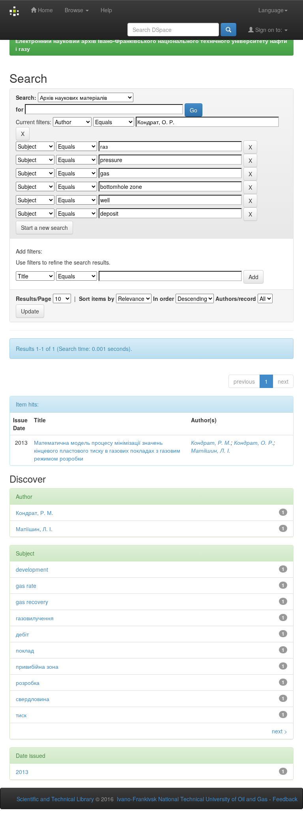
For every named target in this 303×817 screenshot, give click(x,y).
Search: (26, 97)
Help (106, 10)
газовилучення (35, 618)
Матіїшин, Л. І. (210, 450)
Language (271, 10)
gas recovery (32, 602)
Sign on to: (269, 30)
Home (44, 10)
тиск (21, 715)
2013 (22, 772)
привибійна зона (37, 666)
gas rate (26, 585)
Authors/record (235, 298)
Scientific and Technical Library (55, 799)
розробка (27, 682)
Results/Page (33, 298)
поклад (25, 650)
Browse (75, 10)
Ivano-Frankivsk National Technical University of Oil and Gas (192, 799)
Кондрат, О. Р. (253, 442)
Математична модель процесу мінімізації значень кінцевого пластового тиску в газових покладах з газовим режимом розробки (107, 450)
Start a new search (44, 227)
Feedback (285, 799)
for (19, 109)
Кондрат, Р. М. (211, 442)
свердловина (32, 699)
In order (163, 298)
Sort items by (96, 298)
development (32, 569)
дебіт (22, 634)
